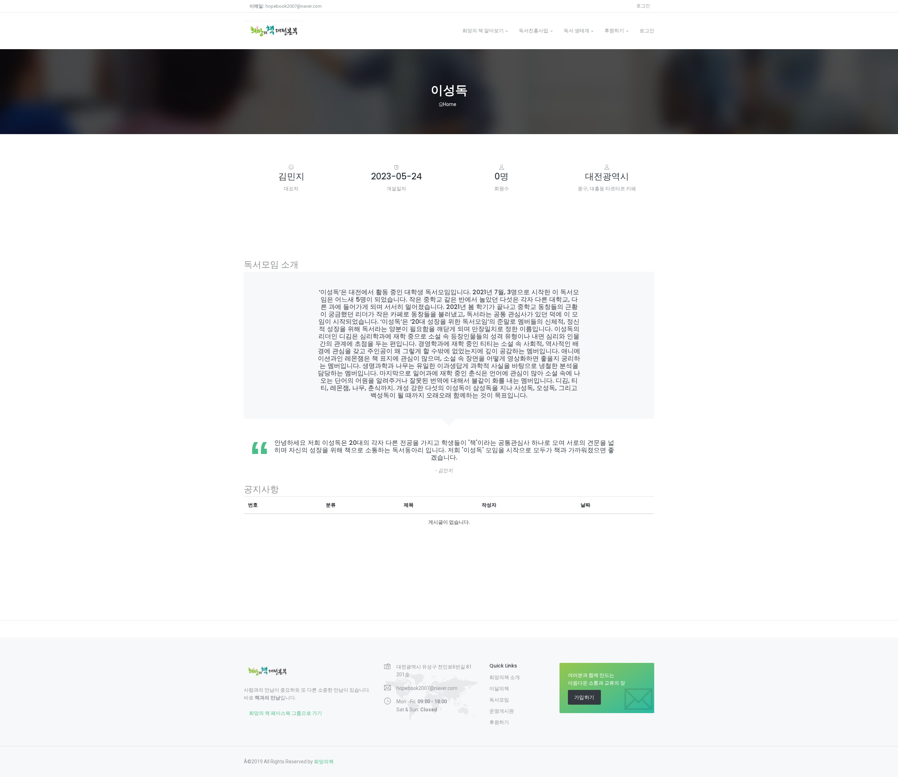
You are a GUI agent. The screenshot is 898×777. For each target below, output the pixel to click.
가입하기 (584, 697)
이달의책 (499, 688)
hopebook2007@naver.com (285, 6)
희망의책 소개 (504, 677)
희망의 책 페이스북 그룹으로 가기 (285, 713)
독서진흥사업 (533, 30)
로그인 (643, 5)
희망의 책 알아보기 (483, 30)
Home (451, 104)
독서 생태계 (576, 30)
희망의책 (324, 761)
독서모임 (499, 700)
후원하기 (614, 30)
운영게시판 (501, 711)
